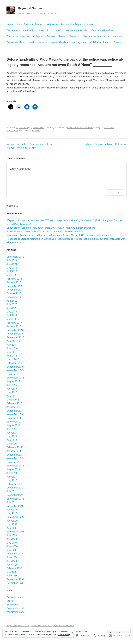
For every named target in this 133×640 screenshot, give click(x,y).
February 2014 (14, 447)
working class (79, 42)
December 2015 (15, 366)
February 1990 (14, 568)
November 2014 (15, 414)
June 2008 (12, 538)
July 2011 (11, 502)
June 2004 (12, 557)
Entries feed (12, 604)
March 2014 (12, 443)
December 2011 (15, 494)
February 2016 (14, 362)
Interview (117, 36)
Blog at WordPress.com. (18, 625)
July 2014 (11, 428)
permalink (36, 130)
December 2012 (15, 487)
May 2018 (11, 267)
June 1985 (12, 575)
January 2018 (13, 282)
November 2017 (15, 289)
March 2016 (12, 359)
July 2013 (11, 472)
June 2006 (12, 546)
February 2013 (14, 484)
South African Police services (80, 127)
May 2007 (11, 542)
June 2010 (12, 509)
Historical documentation (96, 36)
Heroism (42, 42)
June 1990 (12, 564)
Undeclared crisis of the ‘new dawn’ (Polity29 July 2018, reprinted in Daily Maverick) (50, 227)
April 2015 (11, 396)
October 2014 (13, 418)
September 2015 (15, 377)
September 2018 (15, 256)
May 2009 (11, 524)
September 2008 (15, 531)
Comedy (74, 36)
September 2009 (15, 516)
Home (9, 24)
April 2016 (11, 355)
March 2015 (12, 399)
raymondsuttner (37, 127)
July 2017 (11, 304)
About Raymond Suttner (29, 24)
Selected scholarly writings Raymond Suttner (70, 24)
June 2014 (12, 432)
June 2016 (12, 348)
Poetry (117, 42)
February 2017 (14, 322)
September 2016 (15, 337)
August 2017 (13, 300)
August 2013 (13, 469)
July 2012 (11, 491)
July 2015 (11, 384)
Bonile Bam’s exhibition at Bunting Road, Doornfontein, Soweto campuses (45, 231)
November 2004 (15, 553)
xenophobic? (12, 130)
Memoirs (50, 36)
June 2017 (12, 308)
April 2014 (11, 440)
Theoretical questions (17, 36)
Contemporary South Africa (20, 30)
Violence (37, 36)
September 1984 (15, 579)
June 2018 (12, 264)
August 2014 (13, 425)
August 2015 (13, 381)
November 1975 (15, 582)
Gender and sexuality (76, 30)
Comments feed (15, 608)
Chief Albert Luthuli (100, 42)
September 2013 (15, 465)
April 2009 (11, 528)
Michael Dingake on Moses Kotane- (106, 144)
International (45, 30)
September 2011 (15, 498)
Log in (9, 600)
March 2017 (12, 318)
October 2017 (13, 293)
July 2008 (11, 535)
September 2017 (15, 296)
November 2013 (15, 458)
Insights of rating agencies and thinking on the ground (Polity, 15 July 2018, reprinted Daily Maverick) (59, 235)
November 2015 (15, 370)
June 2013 (12, 476)
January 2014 (13, 450)
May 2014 (11, 436)
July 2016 (11, 344)
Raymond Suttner (30, 8)
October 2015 (13, 374)
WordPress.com (15, 611)
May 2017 (11, 311)
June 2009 (12, 520)
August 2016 (13, 340)
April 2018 (11, 271)
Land (31, 42)
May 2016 (11, 352)
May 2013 (11, 480)
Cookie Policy (64, 634)
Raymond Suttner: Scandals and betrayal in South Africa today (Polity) (29, 145)
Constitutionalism (15, 42)
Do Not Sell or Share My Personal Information (52, 625)
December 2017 (15, 286)
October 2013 (13, 462)
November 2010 (15, 506)
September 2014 (15, 421)
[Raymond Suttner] (10, 11)
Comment (115, 192)
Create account (14, 597)
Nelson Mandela (59, 42)
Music (62, 36)
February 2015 (14, 403)
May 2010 (11, 513)
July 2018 (11, 260)
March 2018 (12, 274)
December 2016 (15, 330)
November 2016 (15, 333)
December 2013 (15, 454)
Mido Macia (109, 127)
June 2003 (12, 560)
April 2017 (11, 315)
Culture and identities (102, 30)
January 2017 (13, 326)
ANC (58, 30)
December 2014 (15, 410)
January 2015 (13, 406)
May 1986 (11, 572)
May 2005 (11, 550)
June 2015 (12, 388)
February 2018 (14, 278)
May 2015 (11, 392)
